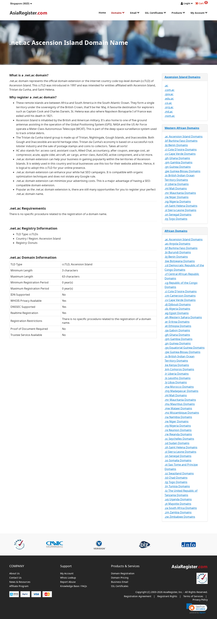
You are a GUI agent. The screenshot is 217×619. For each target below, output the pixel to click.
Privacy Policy (200, 599)
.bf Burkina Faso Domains (181, 141)
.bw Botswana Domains (180, 261)
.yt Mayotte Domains (178, 504)
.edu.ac (169, 98)
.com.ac (169, 90)
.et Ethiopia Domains (178, 326)
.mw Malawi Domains (178, 408)
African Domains (176, 231)
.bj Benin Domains (176, 145)
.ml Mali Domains (176, 188)
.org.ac (169, 107)
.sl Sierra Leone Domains (180, 210)
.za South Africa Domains (181, 508)
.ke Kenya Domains (177, 365)
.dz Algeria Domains (177, 309)
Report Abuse (68, 582)
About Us (14, 573)
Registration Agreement (137, 596)
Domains (116, 12)
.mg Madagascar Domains (181, 391)
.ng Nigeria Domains (178, 201)
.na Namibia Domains (178, 417)
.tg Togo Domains (176, 219)
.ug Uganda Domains (178, 499)
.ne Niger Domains (177, 197)
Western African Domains (182, 128)
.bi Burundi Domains (178, 252)
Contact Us (15, 577)
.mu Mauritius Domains (180, 404)
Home (102, 12)
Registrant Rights (167, 596)
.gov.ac (169, 94)
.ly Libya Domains (176, 382)
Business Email (119, 582)
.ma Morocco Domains (179, 387)
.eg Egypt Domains (177, 313)
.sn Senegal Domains (178, 214)
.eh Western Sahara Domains (183, 317)
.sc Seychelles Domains (179, 439)
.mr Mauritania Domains (180, 193)
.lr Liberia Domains (177, 184)
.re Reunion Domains (178, 430)
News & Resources (19, 582)
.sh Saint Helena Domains (181, 206)
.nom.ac (170, 116)
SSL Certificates (154, 12)
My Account (198, 12)
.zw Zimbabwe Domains (180, 517)
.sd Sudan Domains (177, 443)
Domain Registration (122, 573)
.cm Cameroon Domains (180, 295)
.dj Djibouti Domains (178, 304)
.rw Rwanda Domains (178, 434)
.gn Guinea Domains (178, 167)
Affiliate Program (18, 586)
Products (177, 12)
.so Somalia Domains (178, 460)
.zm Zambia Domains (178, 512)
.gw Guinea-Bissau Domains (182, 171)
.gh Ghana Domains (177, 158)
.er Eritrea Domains (177, 322)
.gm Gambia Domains (178, 162)
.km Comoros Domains (179, 369)
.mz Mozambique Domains (182, 412)
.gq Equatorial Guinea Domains (185, 347)
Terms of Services (193, 596)
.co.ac (168, 103)
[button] (21, 3)
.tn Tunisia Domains (177, 486)
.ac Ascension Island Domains (184, 136)
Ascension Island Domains (182, 77)
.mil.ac (169, 111)
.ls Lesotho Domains (178, 378)
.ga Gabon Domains (177, 330)
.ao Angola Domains (177, 244)
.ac (166, 85)
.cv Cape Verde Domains (180, 154)
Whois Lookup (68, 577)
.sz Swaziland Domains (179, 473)
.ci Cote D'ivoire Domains (181, 149)
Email (133, 12)
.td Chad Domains (176, 477)
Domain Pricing (120, 577)
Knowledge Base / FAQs (73, 586)
